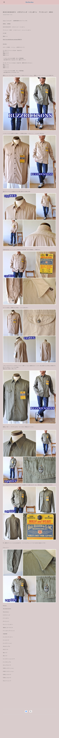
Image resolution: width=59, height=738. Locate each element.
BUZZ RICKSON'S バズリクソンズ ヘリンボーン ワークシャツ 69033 (28, 12)
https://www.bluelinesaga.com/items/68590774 (12, 39)
